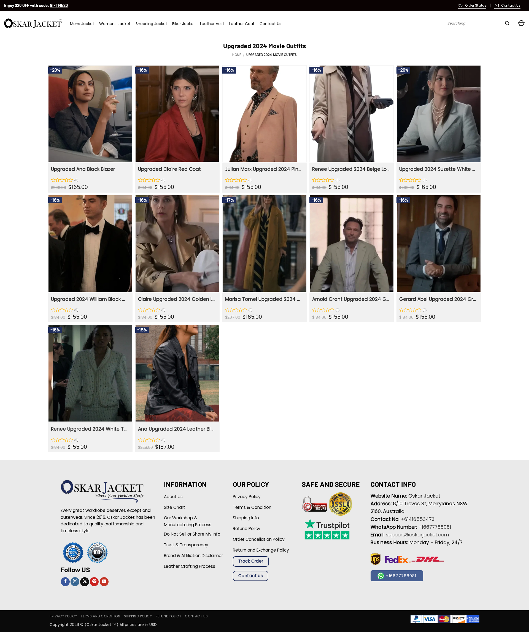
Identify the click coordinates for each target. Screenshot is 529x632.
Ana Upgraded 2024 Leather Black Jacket (176, 429)
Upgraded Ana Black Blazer (83, 169)
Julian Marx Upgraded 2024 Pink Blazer (264, 169)
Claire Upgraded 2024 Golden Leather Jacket (176, 299)
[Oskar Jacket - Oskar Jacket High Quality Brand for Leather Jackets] (33, 23)
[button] (521, 23)
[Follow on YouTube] (104, 581)
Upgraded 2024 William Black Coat (89, 299)
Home (236, 55)
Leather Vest (212, 23)
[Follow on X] (84, 581)
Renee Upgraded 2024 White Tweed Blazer (89, 429)
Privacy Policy (63, 616)
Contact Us (270, 23)
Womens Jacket (115, 23)
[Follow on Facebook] (65, 581)
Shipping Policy (138, 616)
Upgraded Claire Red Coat (169, 169)
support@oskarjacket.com (417, 534)
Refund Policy (169, 616)
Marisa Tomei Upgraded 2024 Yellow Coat (264, 299)
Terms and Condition (100, 616)
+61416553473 (417, 519)
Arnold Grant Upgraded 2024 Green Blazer (351, 299)
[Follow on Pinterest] (94, 581)
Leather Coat (242, 23)
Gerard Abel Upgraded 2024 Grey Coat (438, 299)
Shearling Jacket (151, 23)
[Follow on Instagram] (75, 581)
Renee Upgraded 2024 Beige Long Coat (351, 169)
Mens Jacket (82, 23)
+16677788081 (434, 527)
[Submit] (507, 23)
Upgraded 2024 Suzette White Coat (438, 169)
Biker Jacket (183, 23)
